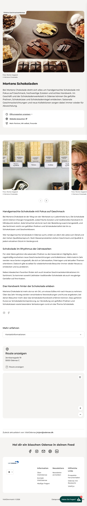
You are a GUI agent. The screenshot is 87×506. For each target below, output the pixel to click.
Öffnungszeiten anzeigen (20, 114)
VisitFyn (71, 486)
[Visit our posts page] (57, 451)
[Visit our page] (37, 451)
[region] (43, 395)
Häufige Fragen (43, 483)
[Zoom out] (80, 414)
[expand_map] (79, 377)
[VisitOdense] (13, 462)
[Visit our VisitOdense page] (30, 451)
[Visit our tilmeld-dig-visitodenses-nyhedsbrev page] (43, 451)
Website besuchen (17, 119)
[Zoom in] (80, 408)
